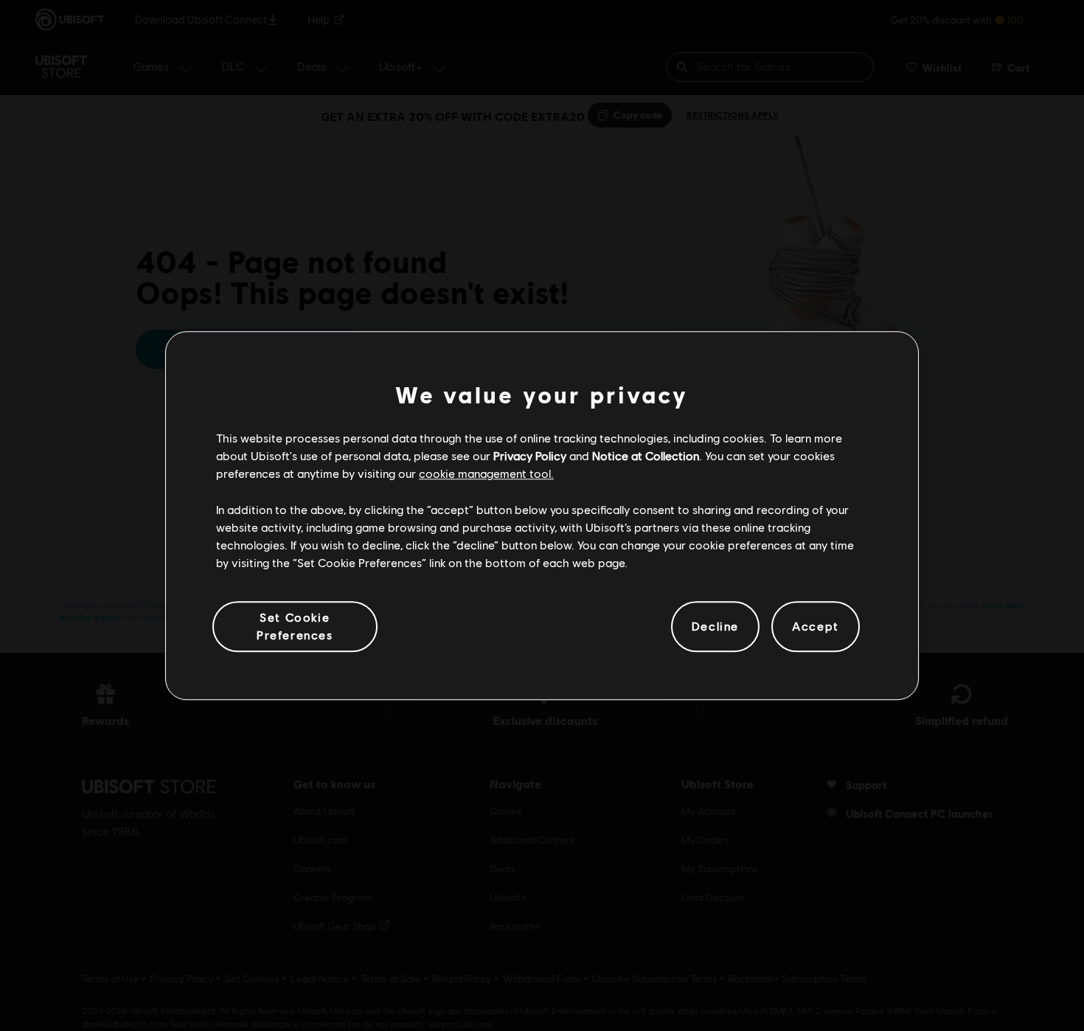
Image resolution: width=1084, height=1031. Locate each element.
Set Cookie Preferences (295, 626)
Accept (815, 626)
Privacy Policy (529, 455)
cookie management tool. (486, 474)
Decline (715, 626)
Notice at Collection (645, 455)
